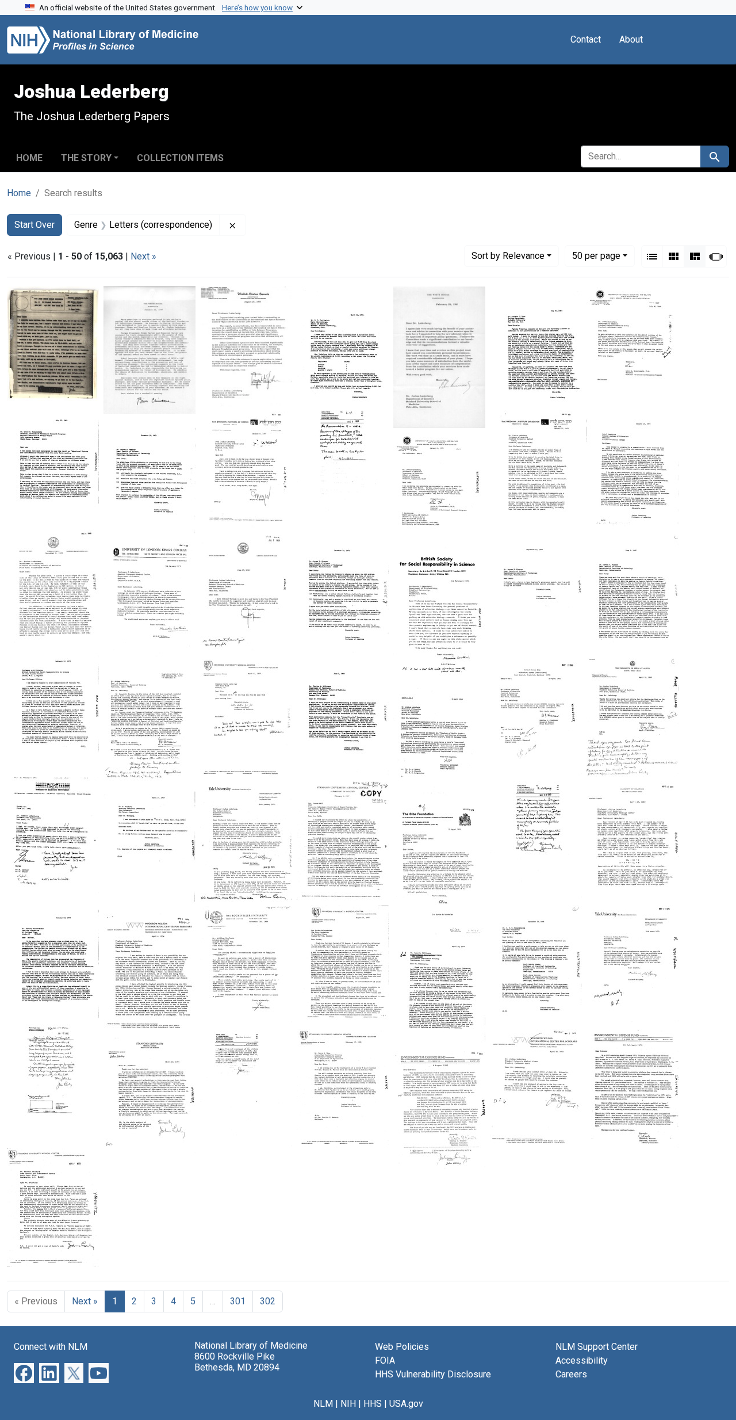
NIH (348, 1403)
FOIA (385, 1360)
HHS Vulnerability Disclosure (433, 1374)
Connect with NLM (50, 1346)
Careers (571, 1374)
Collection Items (180, 157)
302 (267, 1301)
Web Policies (402, 1346)
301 (238, 1301)
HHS (372, 1403)
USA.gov (406, 1403)
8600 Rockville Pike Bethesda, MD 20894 (236, 1362)
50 (596, 255)
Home (29, 157)
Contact (585, 39)
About (631, 39)
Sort (508, 255)
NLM (323, 1403)
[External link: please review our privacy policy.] (24, 1372)
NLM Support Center (596, 1346)
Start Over (34, 224)
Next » (143, 256)
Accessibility (581, 1360)
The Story (86, 157)
